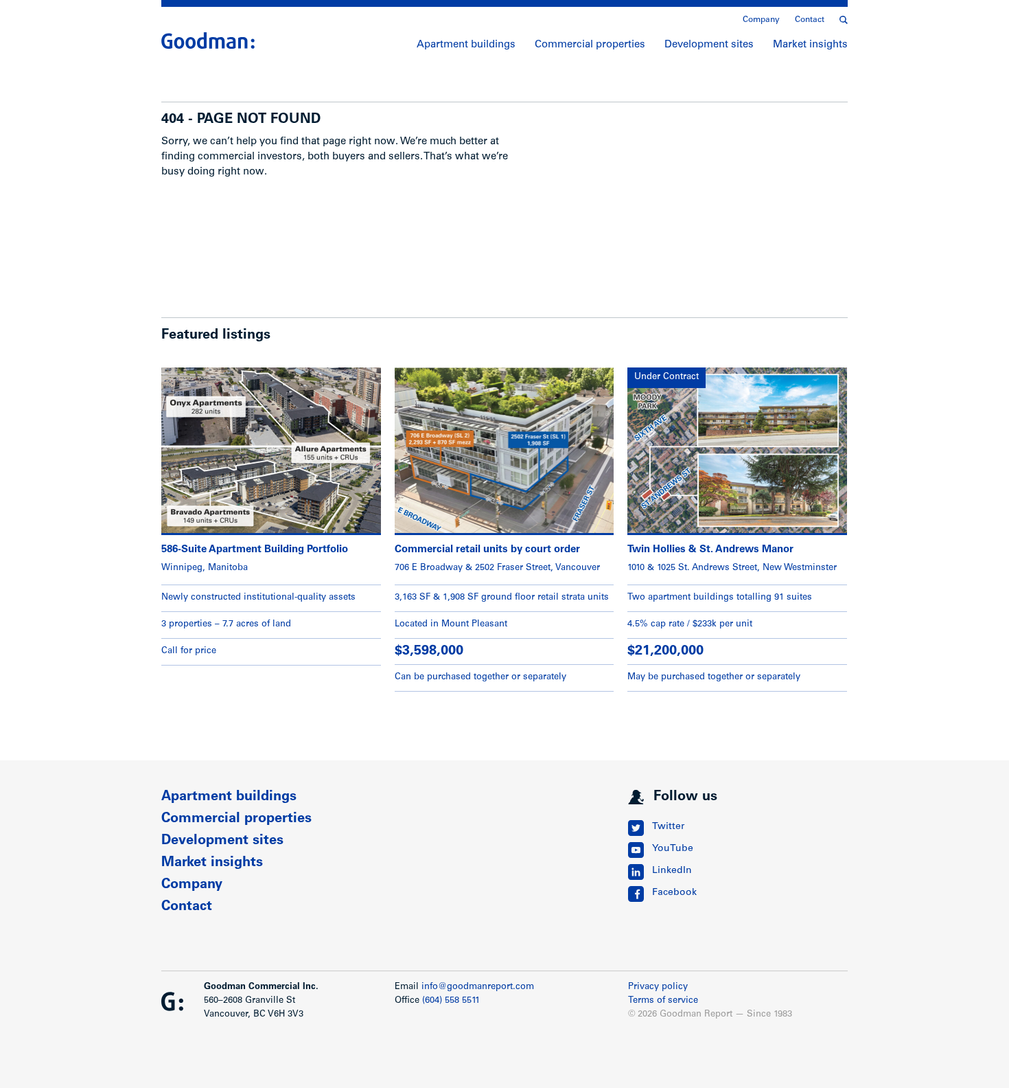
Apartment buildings (466, 45)
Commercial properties (590, 45)
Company (761, 20)
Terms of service (663, 1001)
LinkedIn (672, 871)
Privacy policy (658, 987)
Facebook (674, 893)
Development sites (709, 45)
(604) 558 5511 (451, 1001)
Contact (809, 20)
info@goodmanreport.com (477, 987)
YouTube (672, 849)
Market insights (810, 45)
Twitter (668, 827)
